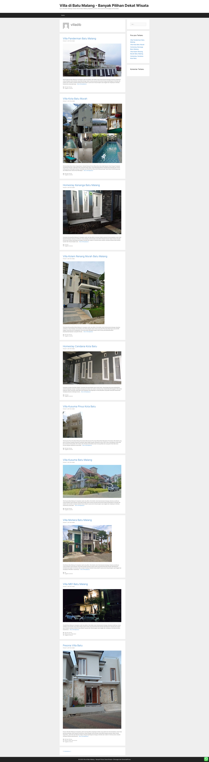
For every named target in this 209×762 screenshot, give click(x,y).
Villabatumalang (67, 633)
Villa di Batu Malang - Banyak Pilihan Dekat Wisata (104, 5)
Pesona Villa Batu (73, 645)
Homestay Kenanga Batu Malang (81, 185)
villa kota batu (74, 740)
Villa (65, 572)
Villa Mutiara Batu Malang (77, 520)
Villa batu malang (67, 740)
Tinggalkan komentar (68, 88)
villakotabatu (73, 633)
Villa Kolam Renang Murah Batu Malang (85, 256)
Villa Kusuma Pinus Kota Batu (79, 406)
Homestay (66, 244)
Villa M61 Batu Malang (75, 584)
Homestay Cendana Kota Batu (80, 346)
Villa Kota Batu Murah (75, 98)
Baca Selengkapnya (82, 84)
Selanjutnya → (67, 751)
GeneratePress (126, 759)
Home (63, 15)
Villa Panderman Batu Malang (79, 38)
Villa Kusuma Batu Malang (77, 459)
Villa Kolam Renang (68, 86)
